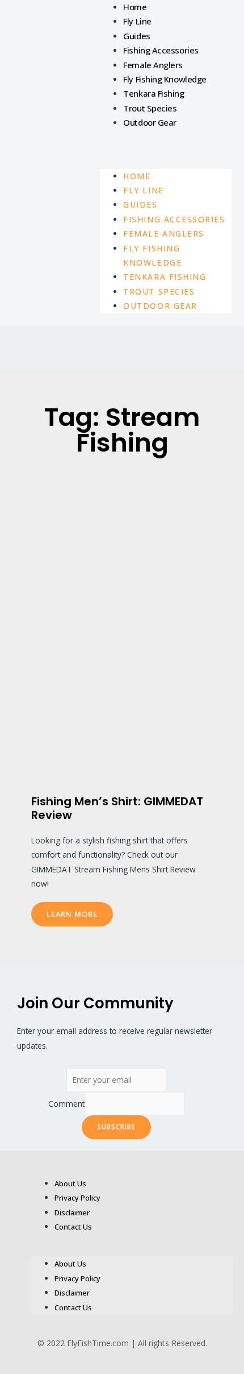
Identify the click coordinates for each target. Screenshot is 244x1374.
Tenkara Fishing (153, 93)
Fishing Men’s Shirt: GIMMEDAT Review (117, 808)
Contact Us (73, 1227)
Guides (136, 36)
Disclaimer (72, 1212)
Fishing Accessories (160, 50)
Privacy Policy (77, 1198)
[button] (166, 149)
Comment (66, 1103)
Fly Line (137, 21)
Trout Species (149, 108)
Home (134, 7)
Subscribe (116, 1126)
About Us (70, 1183)
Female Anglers (153, 65)
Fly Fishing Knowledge (165, 79)
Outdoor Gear (149, 122)
